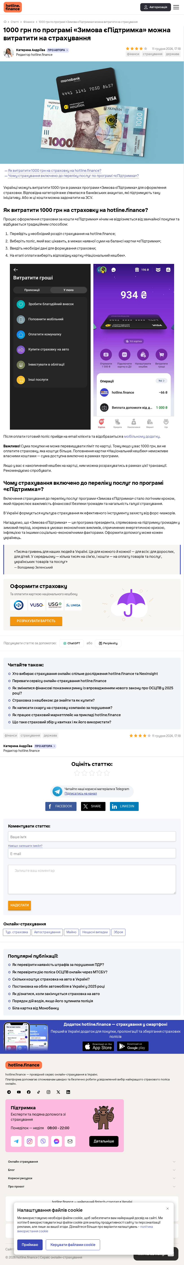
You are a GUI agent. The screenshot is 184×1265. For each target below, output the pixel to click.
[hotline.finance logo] (13, 7)
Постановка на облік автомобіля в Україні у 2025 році (58, 986)
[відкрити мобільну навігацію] (176, 7)
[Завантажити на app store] (98, 1046)
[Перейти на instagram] (48, 1092)
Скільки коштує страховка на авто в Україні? (51, 979)
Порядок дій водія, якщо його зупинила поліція (52, 1001)
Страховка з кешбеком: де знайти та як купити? (53, 700)
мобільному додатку (142, 436)
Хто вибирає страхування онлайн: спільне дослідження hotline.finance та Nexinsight (85, 674)
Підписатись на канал (81, 793)
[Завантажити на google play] (133, 1046)
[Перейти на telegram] (9, 1092)
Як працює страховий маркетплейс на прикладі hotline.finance (66, 715)
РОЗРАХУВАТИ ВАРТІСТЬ (36, 621)
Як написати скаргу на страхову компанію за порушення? (62, 708)
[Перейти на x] (58, 1092)
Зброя (118, 932)
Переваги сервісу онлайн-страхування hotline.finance (59, 681)
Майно (71, 932)
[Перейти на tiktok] (38, 1092)
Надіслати (20, 905)
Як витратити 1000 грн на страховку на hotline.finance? (54, 170)
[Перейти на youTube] (18, 1092)
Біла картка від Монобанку (35, 1008)
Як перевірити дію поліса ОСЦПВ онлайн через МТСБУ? (59, 972)
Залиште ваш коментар (35, 870)
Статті (15, 22)
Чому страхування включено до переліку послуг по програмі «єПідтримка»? (73, 176)
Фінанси (28, 22)
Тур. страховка (16, 932)
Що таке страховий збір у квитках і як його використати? (61, 722)
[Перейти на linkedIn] (68, 1092)
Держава (172, 54)
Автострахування (47, 932)
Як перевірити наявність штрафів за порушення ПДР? (58, 965)
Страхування (152, 54)
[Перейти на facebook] (28, 1092)
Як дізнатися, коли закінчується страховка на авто (56, 994)
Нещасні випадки (95, 932)
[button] (92, 1161)
